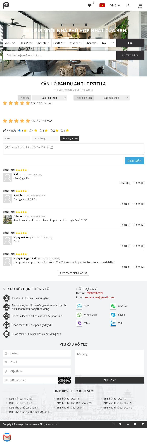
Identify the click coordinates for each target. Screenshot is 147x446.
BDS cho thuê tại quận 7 (70, 407)
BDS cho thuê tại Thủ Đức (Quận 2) (29, 412)
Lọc (130, 43)
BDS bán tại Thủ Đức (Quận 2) (74, 403)
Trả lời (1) (138, 182)
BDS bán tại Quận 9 (20, 403)
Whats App (90, 314)
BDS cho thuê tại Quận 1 (23, 407)
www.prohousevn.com (27, 424)
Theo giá (24, 97)
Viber (87, 323)
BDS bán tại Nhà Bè (20, 398)
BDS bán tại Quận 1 (67, 398)
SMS (86, 306)
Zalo (120, 323)
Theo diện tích (83, 97)
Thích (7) (125, 224)
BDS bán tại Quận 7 (114, 398)
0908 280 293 (95, 293)
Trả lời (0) (138, 224)
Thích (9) (125, 266)
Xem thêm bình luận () (73, 273)
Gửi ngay (109, 380)
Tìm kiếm (131, 55)
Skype (121, 314)
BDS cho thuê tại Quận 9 (117, 407)
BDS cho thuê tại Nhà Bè (117, 403)
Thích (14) (125, 182)
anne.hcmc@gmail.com (99, 297)
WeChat (122, 306)
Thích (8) (125, 203)
